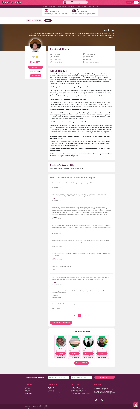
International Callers (38, 408)
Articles (84, 6)
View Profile (60, 355)
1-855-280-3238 (54, 11)
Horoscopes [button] (71, 6)
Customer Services (93, 6)
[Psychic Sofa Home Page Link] (12, 2)
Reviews (79, 6)
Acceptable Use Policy (54, 392)
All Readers (38, 20)
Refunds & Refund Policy (77, 388)
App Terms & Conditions (77, 392)
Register (129, 2)
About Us (27, 388)
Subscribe (103, 377)
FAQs (49, 388)
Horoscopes (28, 393)
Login (136, 2)
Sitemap (47, 408)
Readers (27, 390)
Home (28, 20)
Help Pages (51, 390)
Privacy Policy (74, 387)
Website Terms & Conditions (78, 390)
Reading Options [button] (61, 6)
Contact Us (51, 387)
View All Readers (81, 363)
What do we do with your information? (81, 393)
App (54, 6)
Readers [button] (44, 6)
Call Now (34, 67)
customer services (98, 392)
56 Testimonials (36, 71)
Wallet (50, 6)
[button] (135, 404)
